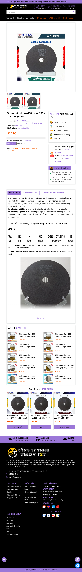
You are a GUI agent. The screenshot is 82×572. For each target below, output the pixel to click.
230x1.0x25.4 (11, 143)
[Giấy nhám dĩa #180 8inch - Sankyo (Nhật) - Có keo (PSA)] (48, 368)
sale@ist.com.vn (15, 477)
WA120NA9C (10, 151)
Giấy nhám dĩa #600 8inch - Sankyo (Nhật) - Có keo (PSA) (63, 345)
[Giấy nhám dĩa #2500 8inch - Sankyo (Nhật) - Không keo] (48, 379)
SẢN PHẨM (41, 389)
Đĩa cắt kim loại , (26, 149)
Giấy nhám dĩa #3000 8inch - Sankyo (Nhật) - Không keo (27, 377)
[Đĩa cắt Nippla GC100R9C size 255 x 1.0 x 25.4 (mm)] (17, 403)
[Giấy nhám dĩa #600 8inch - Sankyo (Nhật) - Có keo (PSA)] (48, 347)
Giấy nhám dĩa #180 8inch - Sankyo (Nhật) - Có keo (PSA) (64, 367)
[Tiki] (53, 507)
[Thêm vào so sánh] (26, 397)
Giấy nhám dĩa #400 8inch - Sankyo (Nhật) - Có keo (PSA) (27, 356)
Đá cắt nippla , (15, 149)
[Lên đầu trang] (78, 554)
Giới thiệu (9, 520)
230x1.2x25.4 (21, 143)
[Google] (58, 515)
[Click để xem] (41, 57)
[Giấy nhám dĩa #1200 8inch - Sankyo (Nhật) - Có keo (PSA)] (48, 337)
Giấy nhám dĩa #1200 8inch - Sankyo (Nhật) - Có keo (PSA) (63, 335)
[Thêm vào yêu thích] (26, 394)
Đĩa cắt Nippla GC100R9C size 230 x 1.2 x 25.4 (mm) (40, 417)
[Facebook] (48, 515)
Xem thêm (41, 318)
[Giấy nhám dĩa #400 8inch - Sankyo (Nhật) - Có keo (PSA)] (12, 358)
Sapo (55, 570)
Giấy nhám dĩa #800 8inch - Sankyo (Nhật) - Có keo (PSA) (27, 345)
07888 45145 (67, 155)
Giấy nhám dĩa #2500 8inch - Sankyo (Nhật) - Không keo (63, 377)
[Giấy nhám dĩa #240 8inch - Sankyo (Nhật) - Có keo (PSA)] (12, 368)
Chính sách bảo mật (13, 487)
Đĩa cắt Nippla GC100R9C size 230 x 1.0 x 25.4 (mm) (64, 417)
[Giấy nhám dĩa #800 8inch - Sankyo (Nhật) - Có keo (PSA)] (12, 347)
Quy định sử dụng (13, 498)
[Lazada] (48, 507)
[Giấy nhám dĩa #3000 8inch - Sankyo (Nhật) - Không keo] (12, 379)
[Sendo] (58, 507)
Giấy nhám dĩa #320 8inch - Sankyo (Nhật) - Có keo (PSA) (63, 356)
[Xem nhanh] (26, 401)
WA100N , (35, 149)
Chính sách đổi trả (13, 495)
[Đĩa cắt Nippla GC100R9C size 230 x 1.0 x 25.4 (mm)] (64, 403)
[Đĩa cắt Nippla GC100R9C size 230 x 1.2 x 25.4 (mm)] (41, 403)
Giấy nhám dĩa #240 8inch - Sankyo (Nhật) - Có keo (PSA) (27, 367)
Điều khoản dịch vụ (31, 503)
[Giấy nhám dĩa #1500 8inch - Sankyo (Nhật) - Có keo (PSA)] (12, 337)
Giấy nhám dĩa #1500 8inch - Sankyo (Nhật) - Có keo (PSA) (27, 335)
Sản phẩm (10, 523)
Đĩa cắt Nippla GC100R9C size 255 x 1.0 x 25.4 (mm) (17, 417)
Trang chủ (10, 517)
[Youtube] (53, 515)
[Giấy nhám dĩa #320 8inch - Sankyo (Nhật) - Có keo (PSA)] (48, 358)
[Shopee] (44, 507)
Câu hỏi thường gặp (13, 534)
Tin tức (8, 531)
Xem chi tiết (17, 427)
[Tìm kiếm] (73, 12)
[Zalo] (44, 515)
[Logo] (19, 7)
